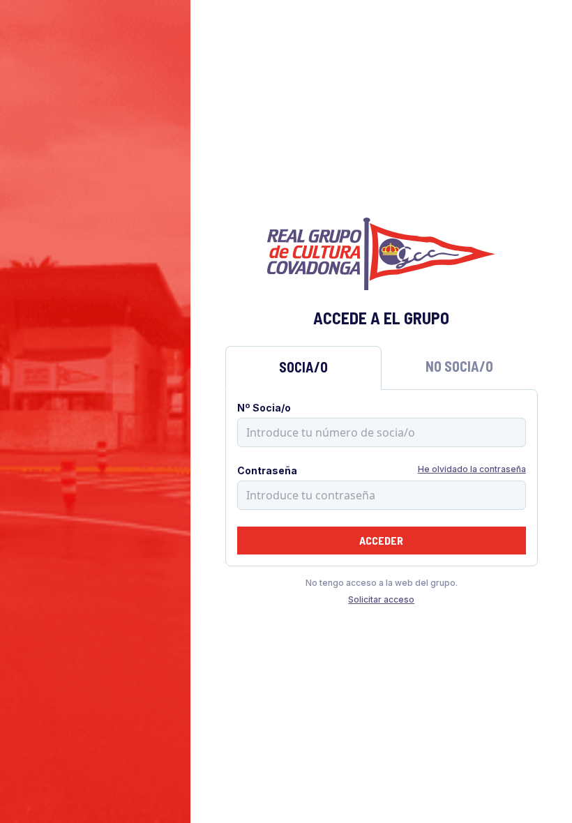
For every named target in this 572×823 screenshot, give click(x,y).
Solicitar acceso (381, 599)
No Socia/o (459, 366)
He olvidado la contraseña (472, 469)
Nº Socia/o (264, 408)
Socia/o (303, 366)
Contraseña (267, 470)
